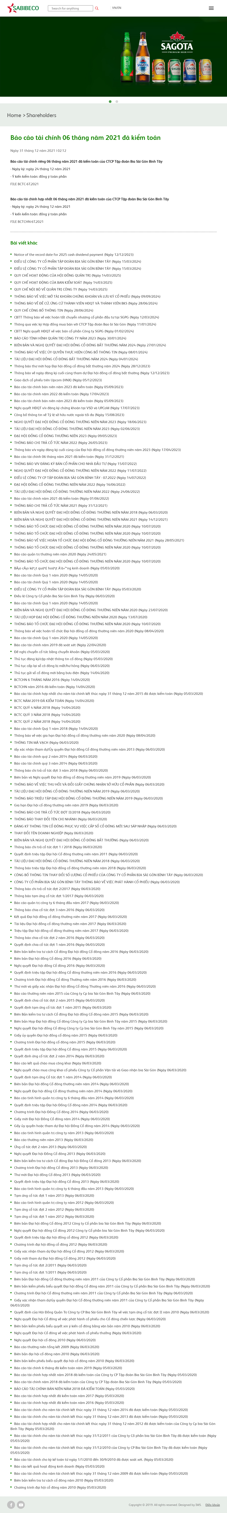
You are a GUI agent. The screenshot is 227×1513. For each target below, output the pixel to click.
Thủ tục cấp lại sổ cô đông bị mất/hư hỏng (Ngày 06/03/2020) (62, 665)
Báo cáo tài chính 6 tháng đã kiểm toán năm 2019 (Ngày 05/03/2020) (68, 1367)
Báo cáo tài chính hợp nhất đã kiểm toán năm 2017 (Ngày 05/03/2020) (69, 1395)
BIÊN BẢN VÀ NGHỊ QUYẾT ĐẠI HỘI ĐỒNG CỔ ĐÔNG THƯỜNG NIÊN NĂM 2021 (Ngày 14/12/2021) (91, 519)
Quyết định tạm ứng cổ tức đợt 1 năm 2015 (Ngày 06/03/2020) (63, 1007)
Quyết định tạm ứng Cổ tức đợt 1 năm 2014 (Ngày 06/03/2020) (63, 1076)
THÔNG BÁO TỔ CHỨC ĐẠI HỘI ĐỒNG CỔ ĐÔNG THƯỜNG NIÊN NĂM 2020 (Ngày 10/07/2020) (87, 526)
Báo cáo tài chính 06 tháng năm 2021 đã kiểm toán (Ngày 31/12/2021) (69, 456)
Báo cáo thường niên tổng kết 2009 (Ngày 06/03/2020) (56, 1346)
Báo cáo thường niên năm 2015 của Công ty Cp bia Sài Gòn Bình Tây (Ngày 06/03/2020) (82, 993)
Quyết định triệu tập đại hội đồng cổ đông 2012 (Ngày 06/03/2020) (66, 1237)
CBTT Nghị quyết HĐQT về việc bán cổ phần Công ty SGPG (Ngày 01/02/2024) (74, 330)
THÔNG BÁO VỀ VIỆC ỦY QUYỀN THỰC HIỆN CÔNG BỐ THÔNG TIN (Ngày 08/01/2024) (81, 351)
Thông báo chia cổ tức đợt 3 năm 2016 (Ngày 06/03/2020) (59, 909)
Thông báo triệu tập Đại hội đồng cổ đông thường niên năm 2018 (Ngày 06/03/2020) (80, 867)
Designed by (187, 1504)
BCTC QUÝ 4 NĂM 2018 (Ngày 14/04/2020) (47, 707)
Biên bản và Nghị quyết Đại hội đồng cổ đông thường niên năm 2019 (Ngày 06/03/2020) (82, 777)
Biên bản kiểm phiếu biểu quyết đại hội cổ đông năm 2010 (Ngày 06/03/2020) (74, 1360)
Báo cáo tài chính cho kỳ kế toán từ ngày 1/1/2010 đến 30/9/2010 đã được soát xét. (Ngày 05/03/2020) (93, 1459)
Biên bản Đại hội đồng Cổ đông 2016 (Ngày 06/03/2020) (58, 958)
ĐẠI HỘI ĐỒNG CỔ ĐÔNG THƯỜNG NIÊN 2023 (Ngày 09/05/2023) (65, 435)
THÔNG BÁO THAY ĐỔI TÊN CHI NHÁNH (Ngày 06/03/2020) (60, 818)
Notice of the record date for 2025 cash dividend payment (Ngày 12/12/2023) (74, 254)
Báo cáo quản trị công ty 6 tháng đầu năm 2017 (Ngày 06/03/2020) (66, 902)
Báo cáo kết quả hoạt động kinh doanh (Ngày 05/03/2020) (59, 1466)
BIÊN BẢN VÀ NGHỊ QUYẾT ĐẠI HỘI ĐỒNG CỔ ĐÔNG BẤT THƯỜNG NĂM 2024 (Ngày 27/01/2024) (90, 344)
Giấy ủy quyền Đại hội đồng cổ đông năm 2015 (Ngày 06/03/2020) (65, 1035)
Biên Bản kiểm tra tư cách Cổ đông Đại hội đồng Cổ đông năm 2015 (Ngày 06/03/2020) (81, 1014)
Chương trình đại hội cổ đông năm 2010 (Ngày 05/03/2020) (60, 1487)
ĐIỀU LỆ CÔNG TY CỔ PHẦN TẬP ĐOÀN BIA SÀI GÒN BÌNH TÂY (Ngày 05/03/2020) (77, 588)
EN (119, 7)
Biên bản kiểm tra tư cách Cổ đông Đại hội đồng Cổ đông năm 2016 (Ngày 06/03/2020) (81, 951)
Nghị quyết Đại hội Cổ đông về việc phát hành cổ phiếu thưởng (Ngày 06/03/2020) (77, 1332)
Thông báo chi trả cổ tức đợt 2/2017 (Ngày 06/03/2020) (57, 888)
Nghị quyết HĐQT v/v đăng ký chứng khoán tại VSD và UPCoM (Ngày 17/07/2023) (77, 407)
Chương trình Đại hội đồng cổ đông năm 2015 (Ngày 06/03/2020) (64, 1041)
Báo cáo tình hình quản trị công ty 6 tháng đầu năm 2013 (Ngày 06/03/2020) (74, 1188)
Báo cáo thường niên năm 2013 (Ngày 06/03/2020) (53, 1139)
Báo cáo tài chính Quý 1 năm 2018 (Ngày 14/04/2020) (56, 728)
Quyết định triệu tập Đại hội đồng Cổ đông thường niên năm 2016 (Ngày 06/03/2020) (80, 972)
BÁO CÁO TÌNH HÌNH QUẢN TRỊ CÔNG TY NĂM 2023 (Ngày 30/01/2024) (70, 337)
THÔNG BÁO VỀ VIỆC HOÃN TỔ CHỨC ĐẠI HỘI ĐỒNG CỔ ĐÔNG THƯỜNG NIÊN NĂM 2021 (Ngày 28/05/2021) (99, 540)
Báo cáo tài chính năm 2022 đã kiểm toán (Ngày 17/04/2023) (61, 393)
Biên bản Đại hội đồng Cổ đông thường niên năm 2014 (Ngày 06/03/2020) (71, 1083)
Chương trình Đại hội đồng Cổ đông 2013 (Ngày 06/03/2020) (61, 1167)
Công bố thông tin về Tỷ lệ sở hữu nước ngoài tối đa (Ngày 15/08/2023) (69, 414)
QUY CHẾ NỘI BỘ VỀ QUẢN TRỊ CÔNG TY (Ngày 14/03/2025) (61, 289)
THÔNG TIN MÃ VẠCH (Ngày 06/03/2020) (46, 742)
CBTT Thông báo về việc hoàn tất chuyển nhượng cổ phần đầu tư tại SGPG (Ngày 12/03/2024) (86, 316)
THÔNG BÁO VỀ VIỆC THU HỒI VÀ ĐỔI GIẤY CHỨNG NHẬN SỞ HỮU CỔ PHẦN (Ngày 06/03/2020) (89, 784)
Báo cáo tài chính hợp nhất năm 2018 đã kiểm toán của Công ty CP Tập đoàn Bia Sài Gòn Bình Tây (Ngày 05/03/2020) (105, 1374)
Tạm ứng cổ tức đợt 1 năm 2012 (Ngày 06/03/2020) (54, 1216)
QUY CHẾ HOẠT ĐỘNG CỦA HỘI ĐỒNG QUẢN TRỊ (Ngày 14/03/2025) (67, 275)
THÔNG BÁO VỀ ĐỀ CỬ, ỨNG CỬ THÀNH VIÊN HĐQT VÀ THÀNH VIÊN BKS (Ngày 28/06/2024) (86, 303)
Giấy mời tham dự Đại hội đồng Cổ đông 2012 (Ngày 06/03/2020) (65, 1258)
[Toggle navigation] (211, 8)
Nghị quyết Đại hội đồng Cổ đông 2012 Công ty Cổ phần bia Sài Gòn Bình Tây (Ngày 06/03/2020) (89, 1230)
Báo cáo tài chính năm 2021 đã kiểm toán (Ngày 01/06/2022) (61, 498)
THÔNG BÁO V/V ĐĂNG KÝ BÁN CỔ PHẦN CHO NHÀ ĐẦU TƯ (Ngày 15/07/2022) (75, 463)
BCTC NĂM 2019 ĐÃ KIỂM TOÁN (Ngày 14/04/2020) (54, 700)
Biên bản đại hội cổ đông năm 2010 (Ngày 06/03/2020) (57, 1353)
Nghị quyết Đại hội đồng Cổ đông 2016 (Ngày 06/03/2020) (59, 965)
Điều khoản (212, 1505)
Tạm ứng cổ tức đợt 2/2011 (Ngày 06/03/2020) (50, 1264)
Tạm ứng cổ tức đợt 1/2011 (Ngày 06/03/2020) (50, 1272)
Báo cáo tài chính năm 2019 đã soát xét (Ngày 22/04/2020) (60, 644)
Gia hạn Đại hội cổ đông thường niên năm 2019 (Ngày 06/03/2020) (66, 804)
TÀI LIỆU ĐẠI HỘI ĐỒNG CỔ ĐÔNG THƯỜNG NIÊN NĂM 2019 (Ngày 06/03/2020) (77, 790)
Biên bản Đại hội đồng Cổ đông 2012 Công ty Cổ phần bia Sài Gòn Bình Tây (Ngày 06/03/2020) (87, 1223)
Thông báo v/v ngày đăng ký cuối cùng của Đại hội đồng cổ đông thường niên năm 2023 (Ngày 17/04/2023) (97, 449)
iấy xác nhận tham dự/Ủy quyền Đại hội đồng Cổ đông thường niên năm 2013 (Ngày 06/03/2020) (89, 749)
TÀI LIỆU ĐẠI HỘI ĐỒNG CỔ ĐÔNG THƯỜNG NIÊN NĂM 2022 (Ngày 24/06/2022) (77, 491)
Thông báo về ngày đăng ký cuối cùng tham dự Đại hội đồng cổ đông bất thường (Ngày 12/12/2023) (92, 372)
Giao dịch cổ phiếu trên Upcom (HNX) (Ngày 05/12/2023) (58, 379)
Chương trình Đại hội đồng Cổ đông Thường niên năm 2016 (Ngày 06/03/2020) (75, 979)
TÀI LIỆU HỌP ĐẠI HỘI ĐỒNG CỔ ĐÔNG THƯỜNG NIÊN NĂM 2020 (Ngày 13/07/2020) (80, 616)
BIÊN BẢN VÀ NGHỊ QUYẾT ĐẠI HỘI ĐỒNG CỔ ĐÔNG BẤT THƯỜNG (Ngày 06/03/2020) (81, 839)
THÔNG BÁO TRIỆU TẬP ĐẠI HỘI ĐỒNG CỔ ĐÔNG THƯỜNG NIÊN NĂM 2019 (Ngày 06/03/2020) (88, 798)
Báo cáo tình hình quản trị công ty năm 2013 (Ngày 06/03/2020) (64, 1132)
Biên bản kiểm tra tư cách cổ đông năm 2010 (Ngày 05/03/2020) (64, 1480)
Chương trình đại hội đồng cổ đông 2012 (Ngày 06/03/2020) (60, 1244)
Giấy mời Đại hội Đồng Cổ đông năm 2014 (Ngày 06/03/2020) (62, 1118)
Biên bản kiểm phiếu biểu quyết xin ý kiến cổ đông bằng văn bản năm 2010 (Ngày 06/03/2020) (87, 1325)
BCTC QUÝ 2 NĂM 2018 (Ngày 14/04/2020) (47, 721)
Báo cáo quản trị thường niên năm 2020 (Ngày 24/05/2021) (60, 553)
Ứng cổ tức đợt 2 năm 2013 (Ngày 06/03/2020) (50, 1146)
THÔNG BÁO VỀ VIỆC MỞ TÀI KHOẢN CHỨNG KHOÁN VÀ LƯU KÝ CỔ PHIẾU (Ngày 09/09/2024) (87, 296)
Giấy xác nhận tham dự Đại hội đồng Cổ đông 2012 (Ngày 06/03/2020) (69, 1251)
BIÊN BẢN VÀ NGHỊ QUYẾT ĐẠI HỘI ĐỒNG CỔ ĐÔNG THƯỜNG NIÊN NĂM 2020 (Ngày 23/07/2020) (91, 609)
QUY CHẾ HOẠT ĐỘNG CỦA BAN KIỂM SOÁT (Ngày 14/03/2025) (63, 282)
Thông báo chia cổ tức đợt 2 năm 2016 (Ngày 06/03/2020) (59, 937)
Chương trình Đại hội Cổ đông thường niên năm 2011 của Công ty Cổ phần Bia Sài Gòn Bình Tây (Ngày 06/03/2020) (103, 1292)
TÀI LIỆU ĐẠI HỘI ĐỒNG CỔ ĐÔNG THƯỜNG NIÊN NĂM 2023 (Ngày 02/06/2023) (77, 428)
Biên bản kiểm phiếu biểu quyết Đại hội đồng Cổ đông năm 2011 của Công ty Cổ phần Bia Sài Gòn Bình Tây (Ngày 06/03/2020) (112, 1286)
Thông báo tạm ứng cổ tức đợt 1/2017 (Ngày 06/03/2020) (59, 895)
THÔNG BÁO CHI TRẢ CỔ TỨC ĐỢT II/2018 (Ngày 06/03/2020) (62, 812)
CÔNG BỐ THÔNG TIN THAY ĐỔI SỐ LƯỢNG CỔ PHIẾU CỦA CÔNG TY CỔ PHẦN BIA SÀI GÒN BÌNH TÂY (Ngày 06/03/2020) (108, 874)
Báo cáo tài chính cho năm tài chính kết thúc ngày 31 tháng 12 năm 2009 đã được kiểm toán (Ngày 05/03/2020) (101, 1473)
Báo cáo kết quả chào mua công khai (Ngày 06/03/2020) (57, 1062)
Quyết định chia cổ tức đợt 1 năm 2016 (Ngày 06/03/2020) (59, 944)
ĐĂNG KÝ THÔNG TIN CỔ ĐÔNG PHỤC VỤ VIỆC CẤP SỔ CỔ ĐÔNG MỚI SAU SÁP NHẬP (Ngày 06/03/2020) (95, 825)
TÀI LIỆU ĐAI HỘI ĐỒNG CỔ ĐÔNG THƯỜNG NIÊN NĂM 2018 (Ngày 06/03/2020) (77, 860)
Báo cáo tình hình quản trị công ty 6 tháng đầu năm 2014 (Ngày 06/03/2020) (74, 1097)
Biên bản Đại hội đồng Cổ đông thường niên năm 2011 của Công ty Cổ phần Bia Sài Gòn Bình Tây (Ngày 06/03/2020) (104, 1278)
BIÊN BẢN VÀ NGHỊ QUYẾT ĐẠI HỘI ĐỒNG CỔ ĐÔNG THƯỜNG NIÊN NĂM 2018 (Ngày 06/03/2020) (91, 512)
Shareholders (41, 114)
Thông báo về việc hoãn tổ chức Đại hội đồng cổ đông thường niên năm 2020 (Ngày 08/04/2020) (89, 630)
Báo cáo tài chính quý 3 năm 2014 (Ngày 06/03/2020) (56, 763)
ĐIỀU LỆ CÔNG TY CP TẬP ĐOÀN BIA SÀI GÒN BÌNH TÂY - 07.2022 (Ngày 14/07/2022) (80, 477)
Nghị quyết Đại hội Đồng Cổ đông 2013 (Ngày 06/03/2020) (60, 1153)
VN (114, 7)
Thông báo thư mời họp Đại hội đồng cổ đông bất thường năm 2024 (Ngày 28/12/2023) (82, 365)
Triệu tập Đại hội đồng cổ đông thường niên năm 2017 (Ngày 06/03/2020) (71, 930)
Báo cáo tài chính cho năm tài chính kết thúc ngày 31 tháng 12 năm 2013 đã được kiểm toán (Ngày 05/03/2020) (101, 1416)
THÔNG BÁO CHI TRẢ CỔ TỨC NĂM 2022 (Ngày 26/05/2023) (61, 442)
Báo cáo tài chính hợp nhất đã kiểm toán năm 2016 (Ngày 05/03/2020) (69, 1402)
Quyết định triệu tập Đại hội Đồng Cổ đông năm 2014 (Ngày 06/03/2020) (70, 1104)
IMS (198, 1504)
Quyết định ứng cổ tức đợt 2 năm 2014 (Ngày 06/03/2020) (59, 1055)
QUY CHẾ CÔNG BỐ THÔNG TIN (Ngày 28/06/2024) (53, 310)
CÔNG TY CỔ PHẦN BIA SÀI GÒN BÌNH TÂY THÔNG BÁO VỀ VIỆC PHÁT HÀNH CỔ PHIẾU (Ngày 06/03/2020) (97, 881)
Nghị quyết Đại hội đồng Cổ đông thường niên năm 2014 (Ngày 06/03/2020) (73, 1090)
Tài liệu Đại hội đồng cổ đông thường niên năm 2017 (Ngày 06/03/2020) (70, 923)
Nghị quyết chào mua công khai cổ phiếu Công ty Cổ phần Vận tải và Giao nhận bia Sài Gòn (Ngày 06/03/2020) (100, 1069)
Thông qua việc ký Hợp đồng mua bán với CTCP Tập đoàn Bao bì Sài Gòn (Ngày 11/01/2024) (85, 324)
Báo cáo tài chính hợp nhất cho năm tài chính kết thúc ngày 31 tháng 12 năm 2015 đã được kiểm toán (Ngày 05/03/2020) (108, 693)
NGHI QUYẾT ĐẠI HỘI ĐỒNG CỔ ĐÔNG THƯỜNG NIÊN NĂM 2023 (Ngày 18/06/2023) (80, 421)
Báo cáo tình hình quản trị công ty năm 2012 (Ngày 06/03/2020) (64, 1202)
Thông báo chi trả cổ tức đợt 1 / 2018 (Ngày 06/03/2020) (58, 846)
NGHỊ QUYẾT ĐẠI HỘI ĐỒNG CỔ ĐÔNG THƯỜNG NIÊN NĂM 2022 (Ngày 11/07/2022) (80, 470)
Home (14, 114)
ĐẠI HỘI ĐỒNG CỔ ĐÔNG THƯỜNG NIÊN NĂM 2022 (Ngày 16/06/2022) (69, 484)
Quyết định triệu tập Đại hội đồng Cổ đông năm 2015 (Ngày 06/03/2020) (70, 1049)
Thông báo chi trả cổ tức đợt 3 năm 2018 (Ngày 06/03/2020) (61, 770)
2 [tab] (117, 102)
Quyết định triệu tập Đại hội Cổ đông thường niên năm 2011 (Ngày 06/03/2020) (76, 853)
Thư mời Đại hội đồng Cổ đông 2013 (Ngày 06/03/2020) (57, 1174)
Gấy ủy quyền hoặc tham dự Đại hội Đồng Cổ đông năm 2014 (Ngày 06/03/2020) (77, 1125)
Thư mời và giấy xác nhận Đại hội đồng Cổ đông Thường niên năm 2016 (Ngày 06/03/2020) (85, 986)
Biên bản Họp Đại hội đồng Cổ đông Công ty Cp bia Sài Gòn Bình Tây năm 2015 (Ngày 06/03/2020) (90, 1021)
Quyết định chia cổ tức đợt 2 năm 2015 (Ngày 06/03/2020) (59, 1000)
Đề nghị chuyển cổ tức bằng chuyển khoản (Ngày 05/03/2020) (62, 651)
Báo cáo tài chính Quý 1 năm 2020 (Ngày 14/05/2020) (56, 574)
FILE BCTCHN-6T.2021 (27, 221)
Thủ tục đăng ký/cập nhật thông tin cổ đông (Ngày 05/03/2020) (63, 658)
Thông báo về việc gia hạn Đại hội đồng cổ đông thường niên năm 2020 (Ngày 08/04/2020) (84, 735)
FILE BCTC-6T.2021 (24, 183)
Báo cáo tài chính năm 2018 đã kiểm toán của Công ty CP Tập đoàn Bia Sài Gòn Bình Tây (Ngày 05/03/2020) (98, 1381)
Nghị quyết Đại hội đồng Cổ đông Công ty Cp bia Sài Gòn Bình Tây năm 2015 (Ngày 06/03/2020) (89, 1027)
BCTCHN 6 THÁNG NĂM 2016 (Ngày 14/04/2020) (52, 679)
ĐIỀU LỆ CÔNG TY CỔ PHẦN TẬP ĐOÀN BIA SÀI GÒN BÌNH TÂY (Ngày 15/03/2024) (77, 261)
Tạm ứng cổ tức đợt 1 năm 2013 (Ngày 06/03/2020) (54, 1195)
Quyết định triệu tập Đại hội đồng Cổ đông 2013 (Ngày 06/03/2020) (66, 1181)
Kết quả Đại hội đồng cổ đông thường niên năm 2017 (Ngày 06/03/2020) (70, 916)
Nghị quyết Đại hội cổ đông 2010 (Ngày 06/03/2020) (55, 1339)
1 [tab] (110, 102)
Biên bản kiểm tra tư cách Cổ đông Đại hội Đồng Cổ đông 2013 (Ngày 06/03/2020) (77, 1160)
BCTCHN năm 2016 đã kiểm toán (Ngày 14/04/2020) (54, 686)
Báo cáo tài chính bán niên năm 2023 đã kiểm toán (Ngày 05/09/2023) (68, 386)
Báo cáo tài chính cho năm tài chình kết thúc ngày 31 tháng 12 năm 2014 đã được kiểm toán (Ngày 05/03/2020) (101, 1409)
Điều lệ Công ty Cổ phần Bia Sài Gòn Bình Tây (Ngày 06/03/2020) (64, 595)
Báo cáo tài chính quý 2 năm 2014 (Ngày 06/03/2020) (56, 756)
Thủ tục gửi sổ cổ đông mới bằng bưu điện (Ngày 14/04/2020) (62, 672)
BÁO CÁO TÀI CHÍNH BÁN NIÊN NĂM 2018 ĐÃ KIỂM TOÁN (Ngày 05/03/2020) (74, 1388)
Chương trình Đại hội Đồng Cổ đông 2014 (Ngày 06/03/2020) (61, 1111)
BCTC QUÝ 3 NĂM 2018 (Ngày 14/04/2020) (47, 714)
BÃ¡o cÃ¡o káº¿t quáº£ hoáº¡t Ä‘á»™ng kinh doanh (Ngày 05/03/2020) (67, 567)
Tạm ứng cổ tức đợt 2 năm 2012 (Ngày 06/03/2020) (54, 1209)
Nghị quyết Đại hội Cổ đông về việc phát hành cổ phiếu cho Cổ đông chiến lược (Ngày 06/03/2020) (90, 1318)
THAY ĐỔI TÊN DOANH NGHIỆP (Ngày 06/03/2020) (53, 832)
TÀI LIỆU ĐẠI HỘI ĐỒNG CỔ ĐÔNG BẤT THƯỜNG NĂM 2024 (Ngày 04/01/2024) (76, 358)
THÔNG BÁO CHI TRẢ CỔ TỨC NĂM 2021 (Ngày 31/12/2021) (61, 505)
